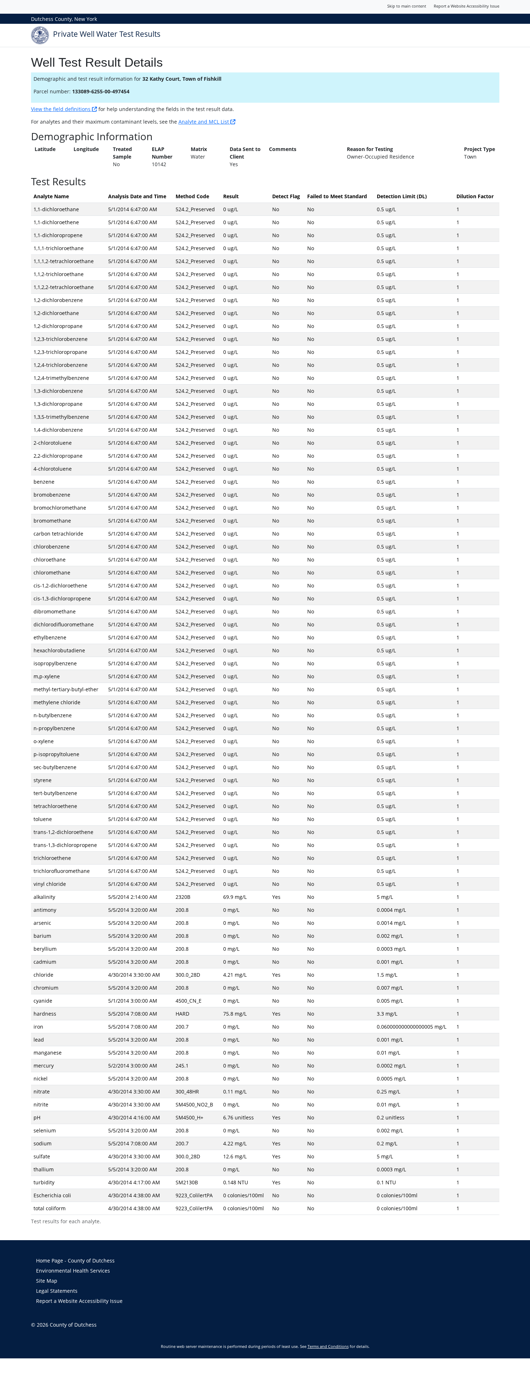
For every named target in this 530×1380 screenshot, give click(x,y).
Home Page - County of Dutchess (75, 1260)
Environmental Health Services (73, 1270)
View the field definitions (61, 109)
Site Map (46, 1280)
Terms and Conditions (328, 1346)
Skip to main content (406, 6)
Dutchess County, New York (64, 18)
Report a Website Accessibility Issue (466, 6)
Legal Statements (57, 1290)
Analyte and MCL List (204, 121)
